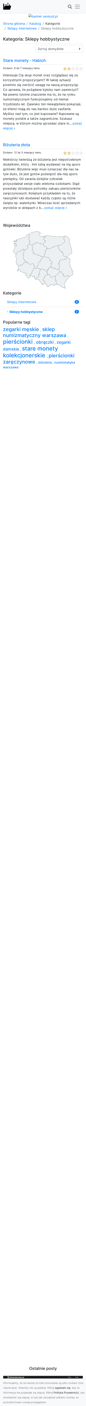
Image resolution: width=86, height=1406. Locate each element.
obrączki (45, 342)
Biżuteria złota (16, 144)
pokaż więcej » (55, 208)
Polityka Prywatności (66, 1392)
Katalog (35, 23)
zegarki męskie (21, 329)
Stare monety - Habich (24, 60)
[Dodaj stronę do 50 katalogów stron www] (43, 16)
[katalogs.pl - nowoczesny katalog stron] (7, 7)
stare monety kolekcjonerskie (30, 352)
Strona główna (14, 23)
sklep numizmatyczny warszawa (35, 332)
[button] (70, 6)
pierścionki (18, 341)
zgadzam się (62, 1387)
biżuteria (45, 362)
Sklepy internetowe (22, 28)
